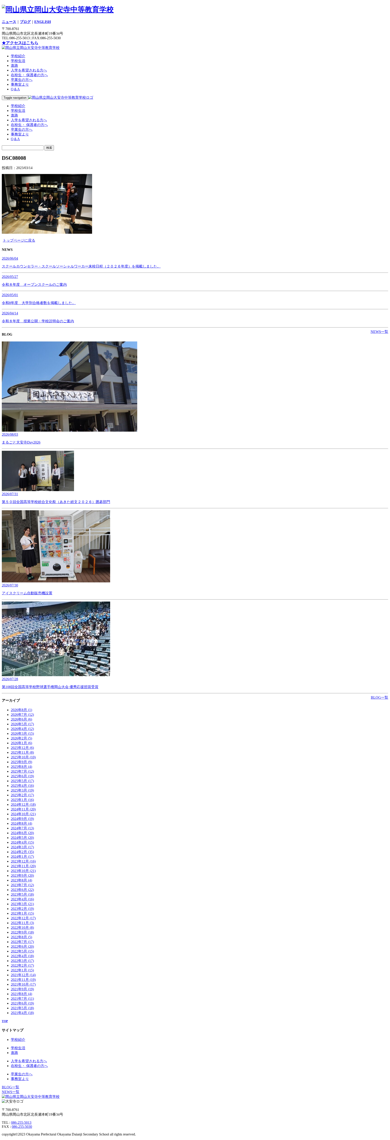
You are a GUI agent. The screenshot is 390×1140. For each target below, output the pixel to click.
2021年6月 (22, 1003)
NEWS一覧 (379, 332)
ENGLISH (42, 22)
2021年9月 (22, 989)
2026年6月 (21, 719)
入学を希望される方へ (29, 70)
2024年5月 (22, 838)
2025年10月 (23, 757)
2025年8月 (21, 767)
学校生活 (18, 61)
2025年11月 (22, 752)
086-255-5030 (22, 1127)
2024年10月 (23, 814)
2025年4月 (22, 785)
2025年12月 (22, 748)
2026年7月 (22, 715)
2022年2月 (22, 965)
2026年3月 (22, 733)
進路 (14, 65)
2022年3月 (22, 961)
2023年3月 (22, 904)
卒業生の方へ (21, 80)
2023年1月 (22, 913)
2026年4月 (22, 729)
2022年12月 (23, 918)
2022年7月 (22, 942)
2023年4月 (22, 899)
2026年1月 (21, 743)
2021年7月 (22, 998)
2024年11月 (23, 809)
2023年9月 (22, 875)
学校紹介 (18, 56)
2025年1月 (22, 800)
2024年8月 (21, 823)
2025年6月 (22, 776)
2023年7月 (22, 885)
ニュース (9, 22)
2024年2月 (22, 852)
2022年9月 (22, 932)
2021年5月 (22, 1008)
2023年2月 (22, 909)
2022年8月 (21, 937)
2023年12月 (23, 861)
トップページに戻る (19, 240)
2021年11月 (23, 980)
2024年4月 (22, 842)
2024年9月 (22, 819)
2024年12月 (23, 804)
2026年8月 (21, 710)
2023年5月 (22, 894)
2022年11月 (22, 923)
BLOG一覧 (379, 697)
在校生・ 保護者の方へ (29, 75)
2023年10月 (23, 871)
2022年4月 (22, 956)
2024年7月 (22, 828)
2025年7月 (22, 771)
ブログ (25, 22)
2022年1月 (22, 970)
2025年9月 (21, 762)
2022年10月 (22, 927)
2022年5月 (22, 951)
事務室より (20, 84)
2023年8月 (21, 880)
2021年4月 (22, 1013)
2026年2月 (21, 738)
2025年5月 (22, 781)
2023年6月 (22, 890)
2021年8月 (21, 994)
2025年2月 (22, 795)
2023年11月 (23, 866)
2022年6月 (22, 946)
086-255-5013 (21, 1122)
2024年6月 (22, 833)
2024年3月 (22, 847)
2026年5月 (22, 724)
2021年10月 (23, 984)
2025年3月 (22, 790)
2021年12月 (23, 975)
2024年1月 (22, 856)
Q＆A (15, 89)
